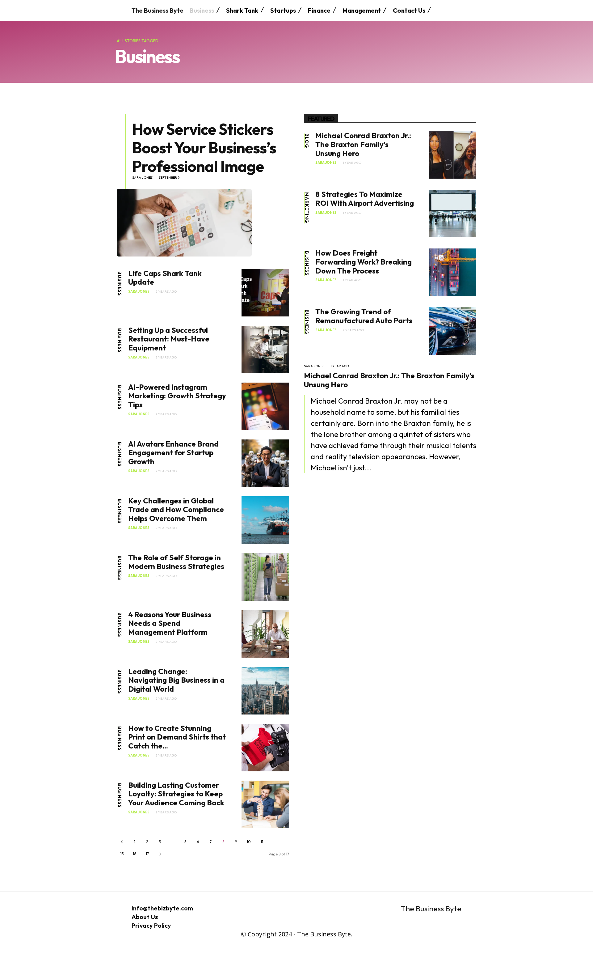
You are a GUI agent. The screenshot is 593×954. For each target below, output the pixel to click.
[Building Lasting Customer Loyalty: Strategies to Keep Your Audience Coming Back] (265, 804)
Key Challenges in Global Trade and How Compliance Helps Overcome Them (176, 509)
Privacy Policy (151, 925)
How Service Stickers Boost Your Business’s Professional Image (204, 147)
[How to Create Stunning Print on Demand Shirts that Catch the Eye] (265, 747)
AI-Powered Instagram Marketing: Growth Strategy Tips (177, 395)
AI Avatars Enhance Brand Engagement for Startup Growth (173, 452)
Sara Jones (142, 178)
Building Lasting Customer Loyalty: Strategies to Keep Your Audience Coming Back (176, 794)
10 (249, 841)
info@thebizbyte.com (162, 908)
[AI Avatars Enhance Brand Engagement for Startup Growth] (265, 463)
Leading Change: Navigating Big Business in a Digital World (176, 680)
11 (262, 841)
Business (119, 283)
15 (122, 853)
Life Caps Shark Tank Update (165, 278)
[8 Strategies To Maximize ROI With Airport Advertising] (452, 213)
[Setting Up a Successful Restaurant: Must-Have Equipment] (265, 349)
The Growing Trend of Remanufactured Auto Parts (363, 316)
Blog (307, 141)
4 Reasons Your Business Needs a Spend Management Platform (169, 623)
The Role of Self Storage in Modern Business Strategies (176, 562)
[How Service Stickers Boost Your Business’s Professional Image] (184, 222)
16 (134, 853)
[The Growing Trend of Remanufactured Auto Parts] (452, 331)
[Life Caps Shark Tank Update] (265, 292)
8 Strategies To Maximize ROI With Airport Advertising (364, 198)
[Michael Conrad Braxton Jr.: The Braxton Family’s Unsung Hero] (452, 155)
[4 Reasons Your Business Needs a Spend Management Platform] (265, 634)
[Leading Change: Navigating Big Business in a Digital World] (265, 690)
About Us (145, 917)
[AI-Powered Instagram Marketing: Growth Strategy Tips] (265, 406)
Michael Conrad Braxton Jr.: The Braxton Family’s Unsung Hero (363, 144)
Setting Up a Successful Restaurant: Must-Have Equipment (168, 339)
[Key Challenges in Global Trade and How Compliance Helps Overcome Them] (265, 520)
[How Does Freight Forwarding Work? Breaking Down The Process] (452, 272)
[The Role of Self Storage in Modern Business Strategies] (265, 577)
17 (147, 853)
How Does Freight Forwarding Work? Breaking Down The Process (363, 261)
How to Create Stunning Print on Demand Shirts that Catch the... (177, 737)
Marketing (307, 207)
